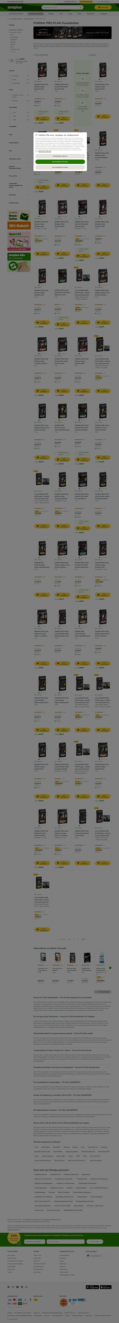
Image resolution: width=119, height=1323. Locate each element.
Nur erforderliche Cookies (60, 167)
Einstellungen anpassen (60, 156)
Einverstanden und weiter (60, 162)
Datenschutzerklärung (45, 151)
